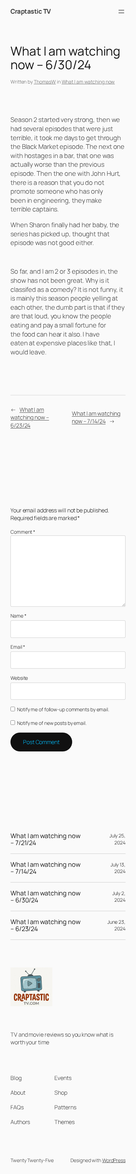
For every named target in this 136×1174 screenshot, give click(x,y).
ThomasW (45, 81)
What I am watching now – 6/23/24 (29, 417)
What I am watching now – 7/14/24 (96, 417)
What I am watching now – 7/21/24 (45, 839)
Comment (22, 531)
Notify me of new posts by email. (51, 723)
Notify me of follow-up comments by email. (63, 709)
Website (19, 678)
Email (17, 646)
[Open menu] (121, 11)
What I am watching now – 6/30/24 (45, 896)
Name (18, 615)
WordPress (114, 1160)
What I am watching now (88, 81)
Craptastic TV (30, 11)
